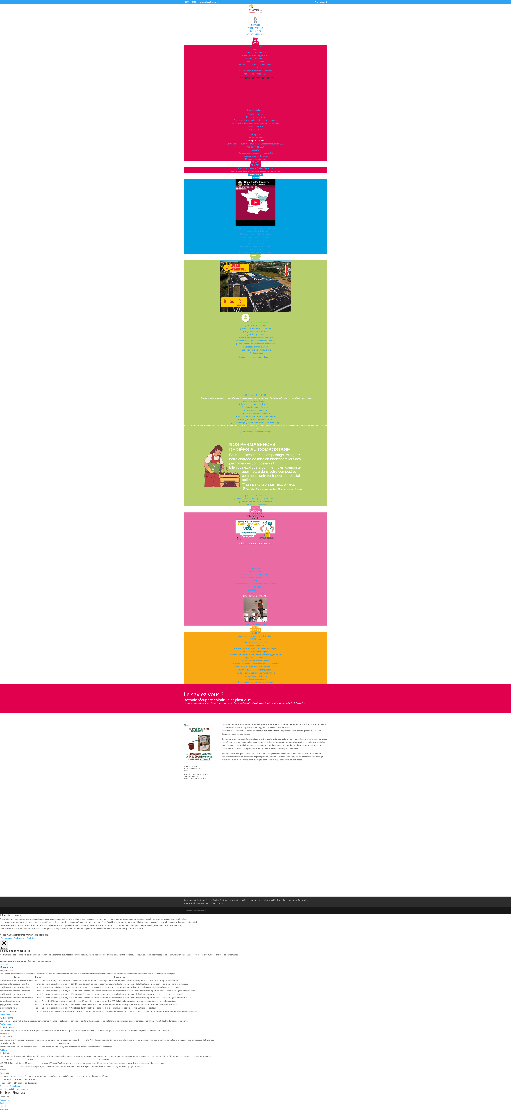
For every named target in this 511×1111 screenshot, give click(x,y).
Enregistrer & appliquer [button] (10, 1086)
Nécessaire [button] (5, 964)
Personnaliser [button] (6, 938)
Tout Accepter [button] (20, 938)
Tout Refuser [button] (32, 938)
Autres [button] (3, 1069)
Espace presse (218, 903)
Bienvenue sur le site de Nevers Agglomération (205, 900)
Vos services (320, 2)
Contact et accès (238, 900)
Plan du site (255, 900)
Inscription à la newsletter (196, 903)
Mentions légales (272, 900)
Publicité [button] (3, 1050)
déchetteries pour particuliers (242, 727)
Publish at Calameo (255, 110)
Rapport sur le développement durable (255, 357)
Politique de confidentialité (295, 900)
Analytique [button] (4, 1033)
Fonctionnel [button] (5, 1014)
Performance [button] (5, 1024)
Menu (255, 37)
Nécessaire (8, 967)
